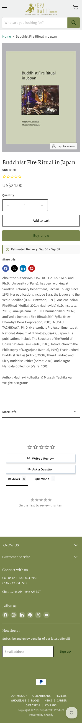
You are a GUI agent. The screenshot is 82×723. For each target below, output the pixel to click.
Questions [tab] (42, 479)
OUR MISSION (19, 696)
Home (6, 37)
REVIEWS (61, 696)
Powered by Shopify (41, 715)
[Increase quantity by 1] (42, 205)
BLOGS (35, 701)
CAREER (62, 701)
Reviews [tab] (14, 479)
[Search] (73, 22)
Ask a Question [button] (43, 469)
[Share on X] (14, 268)
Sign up (65, 651)
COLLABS (50, 705)
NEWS (48, 701)
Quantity (8, 195)
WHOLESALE (18, 701)
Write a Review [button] (43, 458)
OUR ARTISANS (41, 696)
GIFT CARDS (33, 705)
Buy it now (41, 235)
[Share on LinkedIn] (23, 268)
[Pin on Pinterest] (31, 268)
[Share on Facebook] (5, 268)
